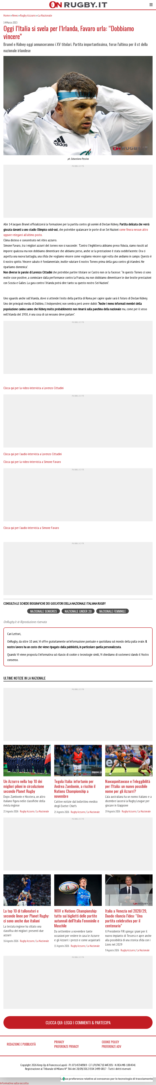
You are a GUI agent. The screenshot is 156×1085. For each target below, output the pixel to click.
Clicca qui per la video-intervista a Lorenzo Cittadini (33, 388)
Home (6, 15)
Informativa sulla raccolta (14, 1083)
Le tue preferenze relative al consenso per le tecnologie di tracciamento (106, 1078)
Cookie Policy (110, 1042)
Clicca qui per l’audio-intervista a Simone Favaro (31, 528)
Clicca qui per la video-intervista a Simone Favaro (32, 461)
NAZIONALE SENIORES (43, 611)
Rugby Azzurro (28, 15)
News (15, 15)
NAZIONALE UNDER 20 (78, 611)
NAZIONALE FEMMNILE (112, 611)
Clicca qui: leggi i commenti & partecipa (78, 1022)
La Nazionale (45, 15)
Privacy (59, 1042)
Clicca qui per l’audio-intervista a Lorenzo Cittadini (32, 454)
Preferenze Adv (111, 1046)
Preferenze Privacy (66, 1046)
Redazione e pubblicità (21, 1044)
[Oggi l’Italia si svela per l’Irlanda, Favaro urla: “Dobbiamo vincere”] (78, 106)
